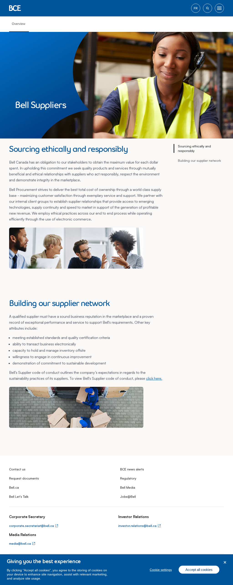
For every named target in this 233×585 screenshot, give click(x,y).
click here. (154, 378)
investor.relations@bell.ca (137, 526)
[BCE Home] (15, 8)
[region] (116, 569)
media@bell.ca (20, 543)
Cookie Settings (161, 570)
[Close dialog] (225, 562)
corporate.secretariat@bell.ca (31, 526)
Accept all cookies (199, 570)
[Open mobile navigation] (219, 8)
